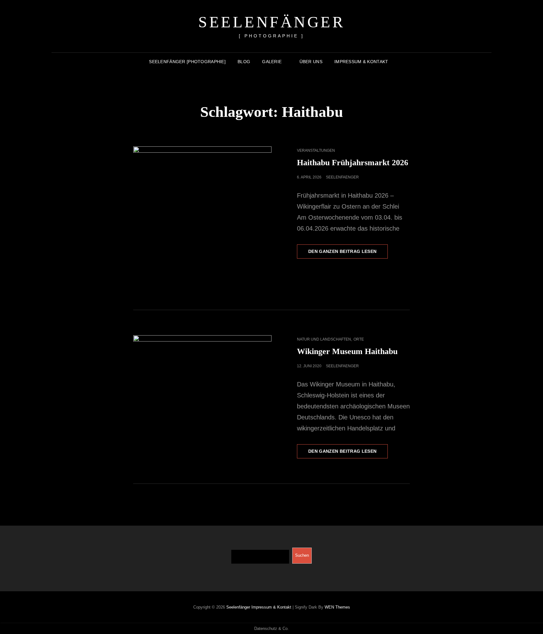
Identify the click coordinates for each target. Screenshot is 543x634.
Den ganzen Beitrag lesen (348, 254)
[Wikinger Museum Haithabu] (202, 381)
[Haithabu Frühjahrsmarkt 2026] (202, 215)
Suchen (302, 555)
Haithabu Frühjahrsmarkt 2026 (352, 162)
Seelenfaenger (342, 177)
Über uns (310, 61)
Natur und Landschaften (324, 339)
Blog (244, 61)
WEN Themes (337, 607)
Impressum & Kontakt (361, 61)
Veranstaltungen (316, 150)
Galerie (272, 61)
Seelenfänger (271, 22)
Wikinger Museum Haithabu (347, 351)
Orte (359, 339)
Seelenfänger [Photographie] (187, 61)
